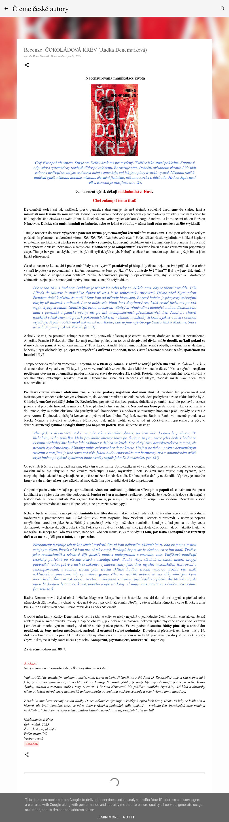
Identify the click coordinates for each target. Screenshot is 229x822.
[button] (26, 65)
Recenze (32, 743)
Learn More (107, 817)
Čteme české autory (41, 8)
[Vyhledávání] (222, 8)
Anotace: (30, 663)
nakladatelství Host (135, 191)
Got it (129, 817)
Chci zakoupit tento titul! (114, 200)
